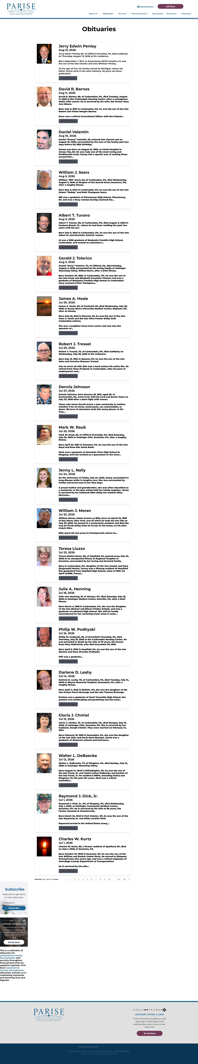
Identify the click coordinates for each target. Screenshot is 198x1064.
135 (124, 879)
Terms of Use (99, 1054)
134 (119, 879)
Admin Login (112, 1054)
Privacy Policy (87, 1054)
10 (109, 879)
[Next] (129, 879)
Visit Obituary (67, 78)
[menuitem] (94, 14)
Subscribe (13, 908)
